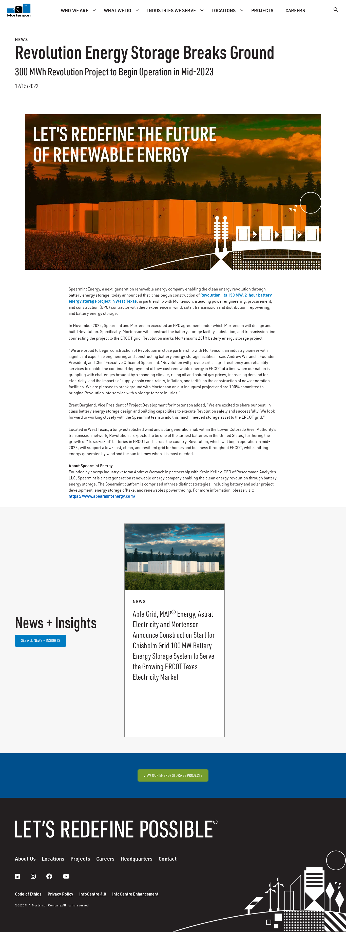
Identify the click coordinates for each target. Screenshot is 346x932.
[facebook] (54, 876)
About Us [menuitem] (25, 858)
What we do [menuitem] (117, 10)
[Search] (336, 10)
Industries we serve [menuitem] (171, 10)
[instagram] (38, 876)
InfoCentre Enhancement (135, 894)
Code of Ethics (28, 894)
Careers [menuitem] (295, 10)
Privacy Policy (60, 894)
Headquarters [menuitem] (136, 858)
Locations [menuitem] (224, 10)
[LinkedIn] (22, 876)
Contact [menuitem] (168, 858)
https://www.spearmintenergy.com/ (102, 496)
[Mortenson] (19, 10)
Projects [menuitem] (262, 10)
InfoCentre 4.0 (92, 894)
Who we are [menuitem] (74, 10)
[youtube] (66, 876)
